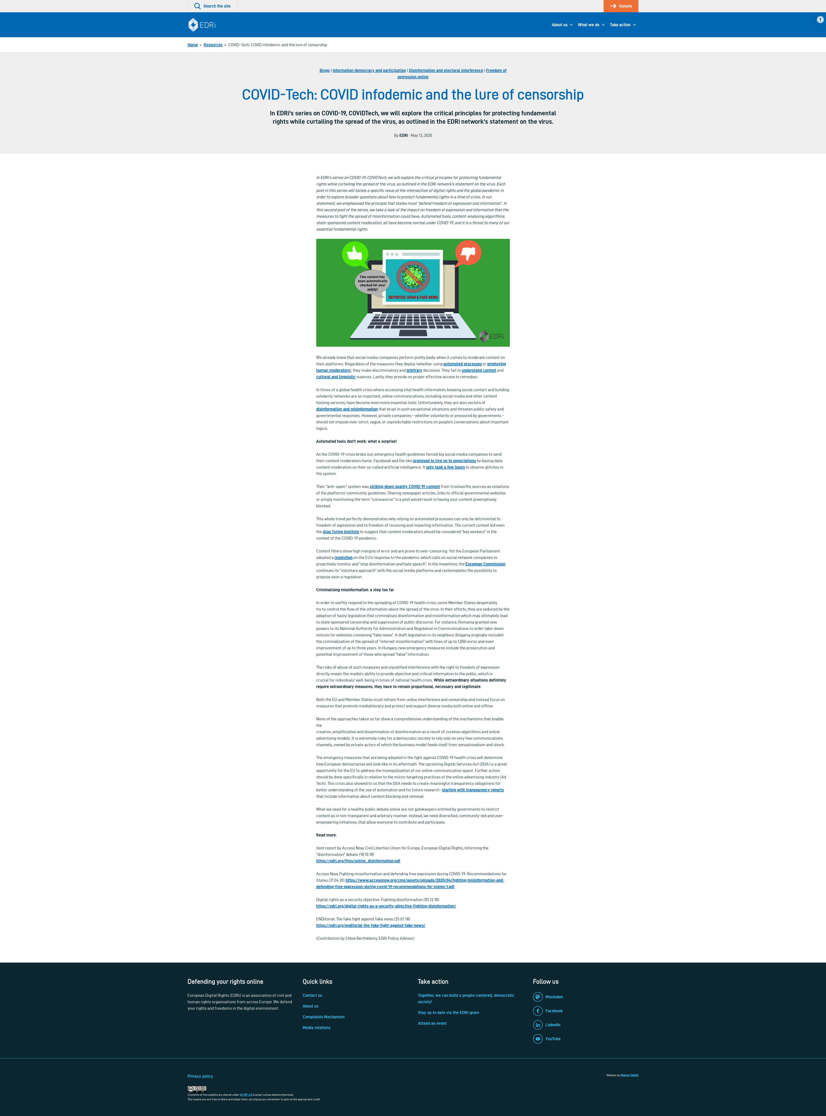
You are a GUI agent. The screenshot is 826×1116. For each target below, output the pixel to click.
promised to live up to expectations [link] (444, 460)
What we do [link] (588, 24)
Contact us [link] (312, 995)
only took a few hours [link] (445, 467)
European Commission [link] (485, 564)
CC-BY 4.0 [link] (246, 1094)
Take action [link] (620, 24)
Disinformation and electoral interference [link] (446, 70)
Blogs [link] (325, 70)
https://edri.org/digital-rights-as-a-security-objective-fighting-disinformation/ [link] (386, 906)
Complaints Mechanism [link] (324, 1016)
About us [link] (559, 24)
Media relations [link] (316, 1027)
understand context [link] (479, 370)
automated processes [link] (462, 363)
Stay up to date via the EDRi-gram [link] (448, 1012)
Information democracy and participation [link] (369, 70)
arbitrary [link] (414, 370)
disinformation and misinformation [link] (347, 409)
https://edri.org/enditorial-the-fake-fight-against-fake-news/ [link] (370, 925)
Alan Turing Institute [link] (341, 531)
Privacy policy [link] (200, 1076)
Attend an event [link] (432, 1023)
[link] (820, 19)
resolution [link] (343, 557)
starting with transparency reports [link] (473, 789)
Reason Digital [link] (629, 1075)
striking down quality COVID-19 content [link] (405, 486)
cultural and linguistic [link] (336, 376)
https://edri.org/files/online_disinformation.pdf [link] (358, 860)
